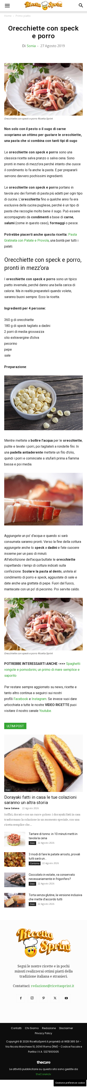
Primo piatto (23, 16)
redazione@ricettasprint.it (52, 986)
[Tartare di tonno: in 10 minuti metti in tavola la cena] (14, 839)
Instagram (39, 699)
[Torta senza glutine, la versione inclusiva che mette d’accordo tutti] (14, 900)
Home (8, 16)
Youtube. (45, 711)
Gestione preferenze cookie (70, 1082)
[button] (7, 5)
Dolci (7, 790)
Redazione (49, 1028)
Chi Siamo (32, 1028)
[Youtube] (66, 998)
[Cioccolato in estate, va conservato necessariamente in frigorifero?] (14, 880)
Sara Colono (11, 808)
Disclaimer (66, 1028)
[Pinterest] (43, 998)
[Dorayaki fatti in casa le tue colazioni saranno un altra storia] (43, 763)
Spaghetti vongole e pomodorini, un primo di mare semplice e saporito (42, 670)
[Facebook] (20, 998)
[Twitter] (55, 998)
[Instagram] (32, 998)
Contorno (34, 863)
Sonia (31, 45)
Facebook (21, 699)
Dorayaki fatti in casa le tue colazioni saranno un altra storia (40, 800)
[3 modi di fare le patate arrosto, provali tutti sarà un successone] (14, 859)
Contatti (16, 1028)
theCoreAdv (43, 1074)
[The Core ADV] (43, 1064)
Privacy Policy (43, 1033)
